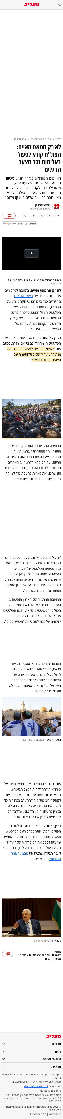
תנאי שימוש (55, 1114)
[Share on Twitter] (42, 215)
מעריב (58, 139)
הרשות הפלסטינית (39, 955)
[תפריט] (60, 5)
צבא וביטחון (20, 139)
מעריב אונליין (43, 205)
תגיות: (57, 952)
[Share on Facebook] (50, 215)
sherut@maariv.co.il (36, 1086)
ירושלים (56, 955)
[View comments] (9, 216)
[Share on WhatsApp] (33, 215)
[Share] (58, 215)
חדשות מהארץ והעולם (41, 139)
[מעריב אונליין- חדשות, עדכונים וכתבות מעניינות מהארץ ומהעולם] (31, 4)
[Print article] (25, 215)
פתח (24, 955)
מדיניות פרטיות (38, 1114)
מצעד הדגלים (23, 296)
